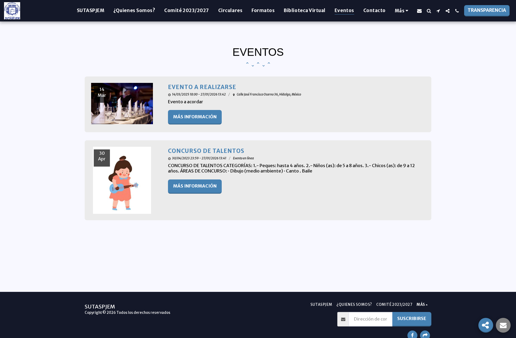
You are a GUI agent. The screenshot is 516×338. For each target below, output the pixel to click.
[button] (419, 10)
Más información (195, 117)
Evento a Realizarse (202, 87)
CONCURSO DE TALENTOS (206, 151)
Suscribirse (411, 318)
